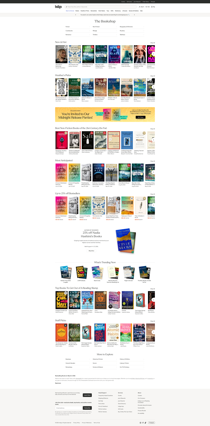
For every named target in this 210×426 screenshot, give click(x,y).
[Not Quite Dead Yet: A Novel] (100, 332)
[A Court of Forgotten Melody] (74, 173)
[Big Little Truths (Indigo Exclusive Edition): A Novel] (101, 54)
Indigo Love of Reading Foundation (144, 401)
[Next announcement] (134, 14)
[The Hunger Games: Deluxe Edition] (141, 300)
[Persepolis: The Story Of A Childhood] (62, 140)
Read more (58, 383)
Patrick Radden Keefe (152, 101)
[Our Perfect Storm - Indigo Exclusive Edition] (114, 300)
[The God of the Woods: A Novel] (74, 332)
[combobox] (102, 7)
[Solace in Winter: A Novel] (88, 87)
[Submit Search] (66, 7)
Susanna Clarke (126, 312)
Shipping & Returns (103, 398)
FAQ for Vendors (102, 411)
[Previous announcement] (75, 14)
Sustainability (141, 408)
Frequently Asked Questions (105, 395)
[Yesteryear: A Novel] (127, 205)
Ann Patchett (111, 99)
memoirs (150, 378)
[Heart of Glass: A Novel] (114, 54)
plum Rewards (137, 1)
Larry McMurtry (150, 346)
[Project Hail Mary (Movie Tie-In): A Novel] (74, 300)
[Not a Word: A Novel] (88, 54)
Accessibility (141, 413)
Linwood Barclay (86, 66)
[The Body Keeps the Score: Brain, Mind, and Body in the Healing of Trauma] (127, 140)
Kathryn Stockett (73, 66)
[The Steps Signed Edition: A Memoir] (112, 173)
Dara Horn (58, 101)
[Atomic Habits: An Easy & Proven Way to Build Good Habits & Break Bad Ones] (113, 332)
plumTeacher (121, 401)
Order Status (146, 1)
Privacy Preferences (86, 422)
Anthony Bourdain (73, 153)
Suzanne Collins (139, 313)
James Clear (110, 346)
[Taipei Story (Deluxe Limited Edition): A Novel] (151, 173)
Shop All (152, 43)
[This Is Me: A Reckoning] (62, 54)
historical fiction (140, 378)
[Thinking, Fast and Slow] (140, 140)
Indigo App (121, 406)
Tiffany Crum (136, 346)
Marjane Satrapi (60, 153)
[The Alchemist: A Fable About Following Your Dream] (61, 332)
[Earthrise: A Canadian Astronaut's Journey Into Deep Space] (98, 173)
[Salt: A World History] (88, 140)
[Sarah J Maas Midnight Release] (105, 114)
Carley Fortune (111, 313)
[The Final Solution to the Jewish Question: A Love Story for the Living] (61, 87)
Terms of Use (97, 422)
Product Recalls (142, 410)
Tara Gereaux (137, 101)
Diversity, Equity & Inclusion (145, 405)
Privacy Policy (76, 422)
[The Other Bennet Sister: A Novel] (127, 87)
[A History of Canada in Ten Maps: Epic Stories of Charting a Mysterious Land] (100, 140)
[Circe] (101, 300)
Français (153, 1)
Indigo (60, 422)
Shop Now (91, 250)
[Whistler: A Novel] (114, 87)
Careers (140, 395)
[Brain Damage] (127, 54)
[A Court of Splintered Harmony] (61, 173)
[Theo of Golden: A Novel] (140, 205)
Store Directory (122, 403)
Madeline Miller (98, 312)
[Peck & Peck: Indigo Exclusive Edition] (101, 87)
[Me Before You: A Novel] (126, 332)
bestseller (79, 378)
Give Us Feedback (103, 406)
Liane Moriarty (99, 68)
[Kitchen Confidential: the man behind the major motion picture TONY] (75, 140)
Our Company (141, 398)
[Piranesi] (128, 300)
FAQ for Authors (102, 409)
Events (123, 1)
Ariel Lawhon (72, 101)
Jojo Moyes (123, 346)
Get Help (100, 401)
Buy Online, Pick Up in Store (125, 411)
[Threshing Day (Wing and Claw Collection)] (86, 173)
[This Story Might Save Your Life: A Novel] (139, 332)
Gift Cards (129, 1)
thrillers (133, 378)
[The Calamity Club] (75, 54)
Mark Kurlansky (86, 152)
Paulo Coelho (59, 346)
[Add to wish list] (66, 61)
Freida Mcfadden (125, 66)
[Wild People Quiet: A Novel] (140, 87)
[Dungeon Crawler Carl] (62, 300)
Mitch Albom (111, 153)
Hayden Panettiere (60, 68)
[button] (70, 11)
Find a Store (101, 403)
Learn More (87, 395)
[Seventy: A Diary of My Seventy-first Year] (140, 54)
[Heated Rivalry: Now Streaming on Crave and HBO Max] (88, 300)
